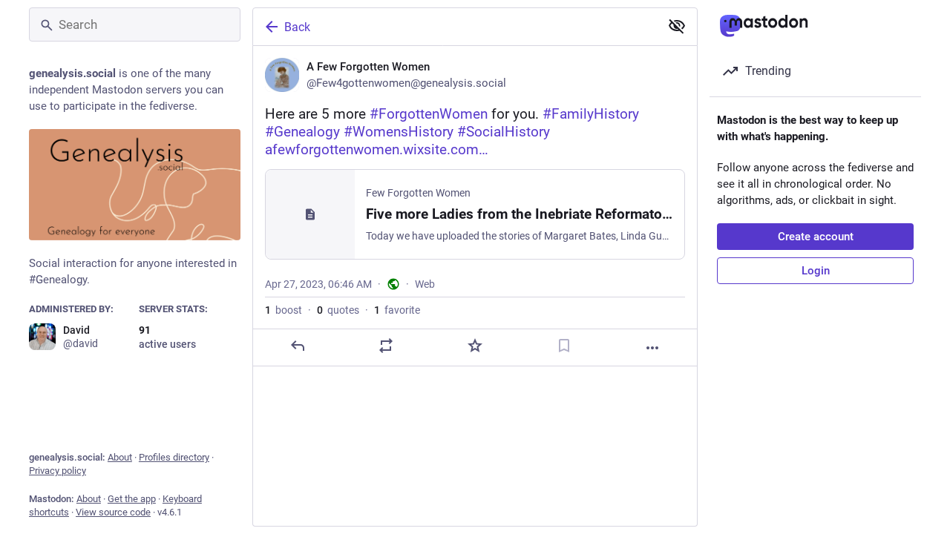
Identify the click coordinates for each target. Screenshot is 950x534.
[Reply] (298, 346)
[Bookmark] (564, 346)
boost (283, 310)
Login (816, 270)
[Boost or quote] (386, 346)
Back (297, 27)
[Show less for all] (677, 26)
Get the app (132, 498)
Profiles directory (174, 457)
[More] (652, 348)
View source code (113, 512)
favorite (397, 310)
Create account (816, 236)
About (120, 457)
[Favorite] (475, 346)
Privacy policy (57, 470)
